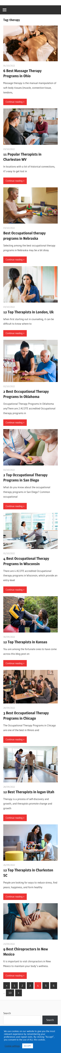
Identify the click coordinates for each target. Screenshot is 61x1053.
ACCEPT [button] (27, 1046)
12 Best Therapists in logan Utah (28, 792)
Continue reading (14, 101)
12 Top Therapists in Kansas (25, 642)
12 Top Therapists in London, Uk (28, 312)
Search (7, 1013)
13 (10, 992)
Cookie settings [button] (12, 1046)
